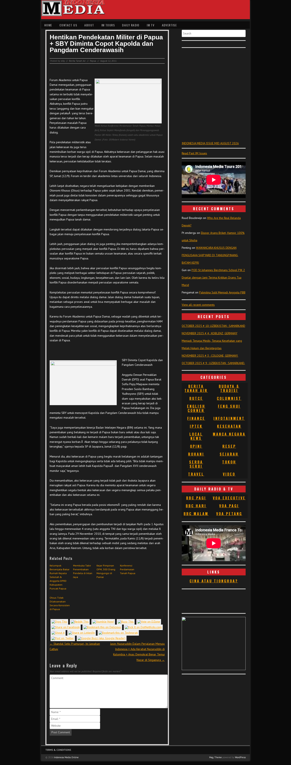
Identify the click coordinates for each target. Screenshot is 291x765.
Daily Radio (130, 25)
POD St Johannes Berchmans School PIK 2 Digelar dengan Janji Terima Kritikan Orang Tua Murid (213, 277)
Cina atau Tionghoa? (214, 580)
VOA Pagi (229, 505)
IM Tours (108, 25)
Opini (196, 446)
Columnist (229, 398)
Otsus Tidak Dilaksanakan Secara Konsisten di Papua (60, 603)
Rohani (196, 454)
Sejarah (229, 454)
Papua (93, 60)
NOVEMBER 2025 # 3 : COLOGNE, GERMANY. (210, 355)
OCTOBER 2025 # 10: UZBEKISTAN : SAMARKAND (213, 326)
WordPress (240, 757)
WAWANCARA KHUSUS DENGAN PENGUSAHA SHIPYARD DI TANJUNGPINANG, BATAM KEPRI (210, 255)
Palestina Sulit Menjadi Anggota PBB (222, 292)
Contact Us (68, 25)
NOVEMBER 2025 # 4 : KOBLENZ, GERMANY (209, 333)
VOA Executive (229, 497)
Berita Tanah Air (77, 60)
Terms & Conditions (58, 749)
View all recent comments (198, 305)
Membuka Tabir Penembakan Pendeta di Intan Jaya (82, 571)
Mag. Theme (215, 757)
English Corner (196, 408)
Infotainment (229, 418)
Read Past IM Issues (194, 153)
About (89, 25)
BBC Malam (196, 513)
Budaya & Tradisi (229, 388)
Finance (196, 418)
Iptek (196, 426)
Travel (196, 474)
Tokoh (229, 462)
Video (229, 474)
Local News (196, 436)
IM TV (150, 25)
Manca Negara (229, 434)
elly (63, 60)
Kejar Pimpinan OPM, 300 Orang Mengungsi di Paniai (106, 571)
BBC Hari (196, 505)
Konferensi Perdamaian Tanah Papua (127, 569)
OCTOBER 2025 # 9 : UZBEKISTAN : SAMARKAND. (213, 363)
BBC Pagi (196, 497)
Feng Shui (229, 406)
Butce (196, 398)
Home (48, 25)
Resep (229, 446)
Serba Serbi (196, 464)
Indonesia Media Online (66, 757)
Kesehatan (229, 426)
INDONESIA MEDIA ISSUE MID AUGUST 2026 (210, 143)
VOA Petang (229, 513)
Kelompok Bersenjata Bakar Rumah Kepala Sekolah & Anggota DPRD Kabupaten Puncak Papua (59, 577)
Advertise (169, 25)
